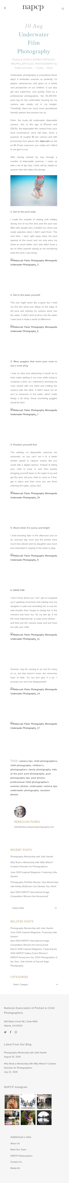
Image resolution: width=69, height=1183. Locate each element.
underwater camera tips (43, 786)
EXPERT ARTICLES (44, 59)
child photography (20, 765)
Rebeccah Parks (23, 68)
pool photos (38, 778)
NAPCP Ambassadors (21, 1155)
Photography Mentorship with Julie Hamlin (31, 856)
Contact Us (16, 1162)
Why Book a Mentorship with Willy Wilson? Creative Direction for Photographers (30, 1065)
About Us (15, 1143)
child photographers (45, 761)
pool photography (34, 773)
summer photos (19, 786)
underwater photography (24, 790)
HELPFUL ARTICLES (22, 63)
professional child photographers (29, 782)
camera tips (26, 761)
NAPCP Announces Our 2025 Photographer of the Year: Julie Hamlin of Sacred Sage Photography (33, 961)
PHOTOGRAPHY (44, 63)
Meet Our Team (18, 1149)
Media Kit (15, 1168)
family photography (40, 769)
